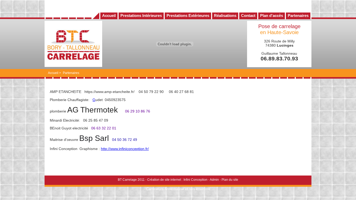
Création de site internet (164, 179)
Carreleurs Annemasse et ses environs (178, 189)
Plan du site (230, 179)
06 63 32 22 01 (103, 128)
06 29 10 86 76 (137, 111)
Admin (214, 179)
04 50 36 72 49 (124, 140)
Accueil (53, 72)
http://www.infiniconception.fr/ (125, 149)
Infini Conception (195, 179)
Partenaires (71, 72)
